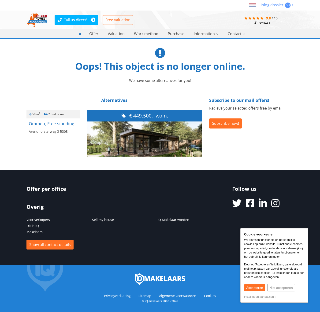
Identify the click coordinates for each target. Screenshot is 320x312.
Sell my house (103, 219)
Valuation (116, 33)
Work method (146, 33)
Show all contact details (50, 244)
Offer (93, 33)
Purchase (176, 33)
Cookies (210, 296)
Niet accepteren (281, 288)
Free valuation (117, 19)
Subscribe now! (225, 123)
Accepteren (254, 288)
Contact (235, 33)
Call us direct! (75, 19)
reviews (261, 22)
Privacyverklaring (117, 296)
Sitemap (144, 296)
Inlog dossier (272, 4)
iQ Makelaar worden (173, 219)
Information (204, 33)
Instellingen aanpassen (259, 296)
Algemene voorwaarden (177, 296)
